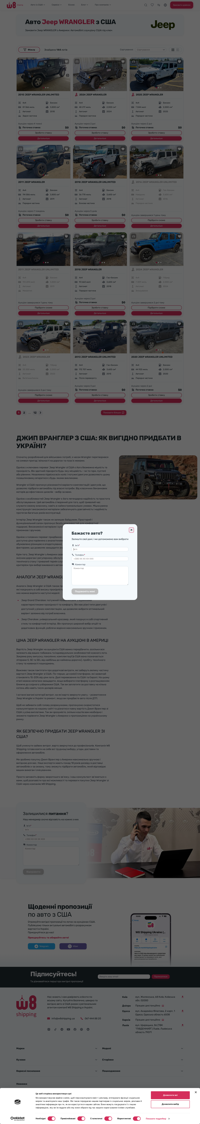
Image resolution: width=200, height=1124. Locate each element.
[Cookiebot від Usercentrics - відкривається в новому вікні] (18, 1119)
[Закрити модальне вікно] (131, 530)
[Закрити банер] (196, 1092)
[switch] (81, 1118)
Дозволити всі (170, 1095)
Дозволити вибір (170, 1104)
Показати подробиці (156, 1118)
